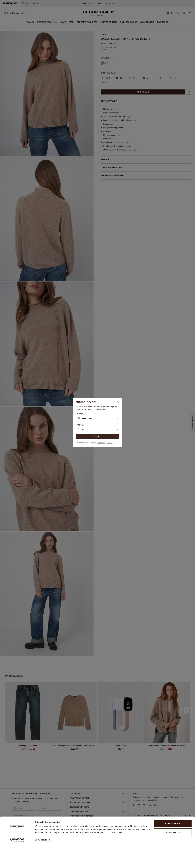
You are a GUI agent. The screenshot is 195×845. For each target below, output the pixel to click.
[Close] (117, 402)
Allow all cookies (173, 823)
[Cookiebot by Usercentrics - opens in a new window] (17, 840)
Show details (41, 840)
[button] (97, 418)
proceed (97, 437)
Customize (171, 832)
